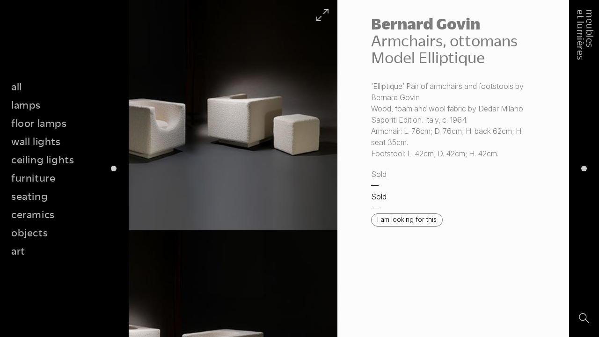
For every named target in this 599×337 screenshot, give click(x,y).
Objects (29, 232)
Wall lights (36, 141)
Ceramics (33, 214)
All (16, 86)
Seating (29, 196)
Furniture (33, 177)
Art (18, 250)
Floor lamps (39, 123)
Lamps (26, 104)
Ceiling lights (42, 159)
